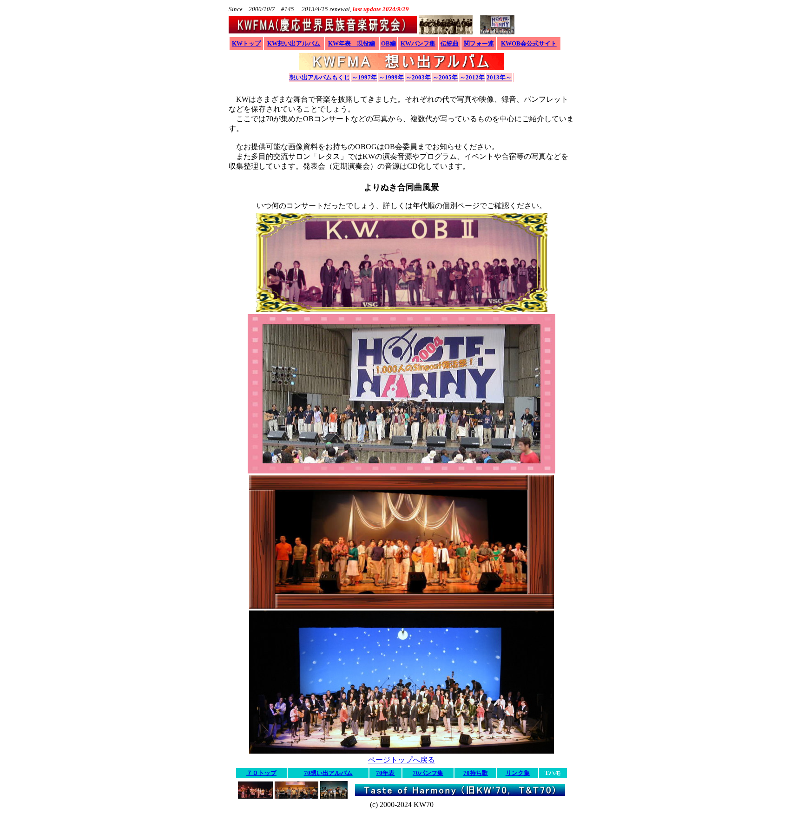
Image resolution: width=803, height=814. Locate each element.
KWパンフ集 (418, 43)
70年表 (385, 772)
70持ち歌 (475, 772)
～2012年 (472, 77)
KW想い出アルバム (293, 43)
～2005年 (445, 77)
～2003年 (418, 77)
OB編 (388, 43)
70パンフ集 (428, 772)
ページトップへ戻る (401, 760)
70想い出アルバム (328, 772)
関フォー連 (479, 43)
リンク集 (518, 772)
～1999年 (391, 77)
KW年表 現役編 (351, 43)
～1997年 (364, 77)
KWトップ (246, 43)
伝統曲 (450, 43)
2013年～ (499, 77)
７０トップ (261, 772)
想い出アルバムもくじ (320, 77)
